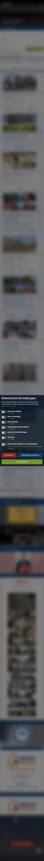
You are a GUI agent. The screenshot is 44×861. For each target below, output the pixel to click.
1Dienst (11, 413)
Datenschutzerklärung (8, 406)
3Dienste (11, 429)
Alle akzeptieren (22, 462)
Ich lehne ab (9, 455)
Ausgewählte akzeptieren (30, 455)
